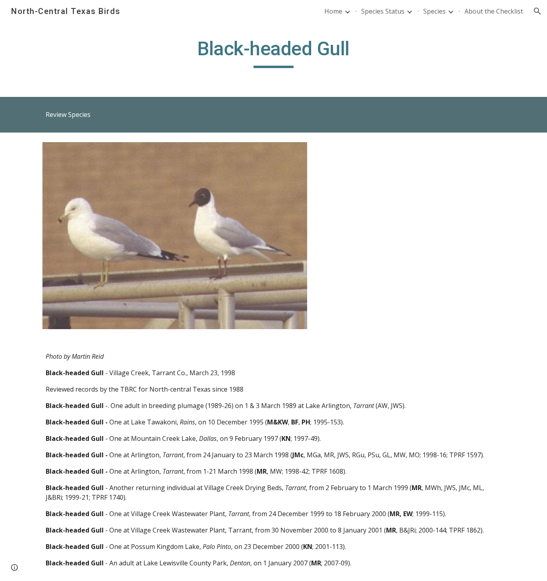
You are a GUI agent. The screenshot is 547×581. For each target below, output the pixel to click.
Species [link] (434, 11)
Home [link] (333, 11)
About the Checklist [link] (494, 11)
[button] (537, 11)
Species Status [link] (382, 11)
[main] (273, 52)
